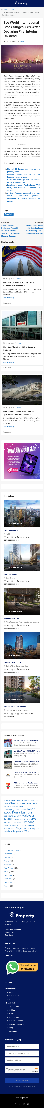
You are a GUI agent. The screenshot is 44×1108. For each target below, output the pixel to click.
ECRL (35, 803)
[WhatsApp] (28, 1104)
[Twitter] (20, 1104)
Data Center (26, 803)
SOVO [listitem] (11, 1028)
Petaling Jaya (7, 825)
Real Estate (8, 875)
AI (4, 800)
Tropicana (18, 831)
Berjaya (8, 800)
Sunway (31, 828)
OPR (14, 822)
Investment (8, 854)
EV (8, 806)
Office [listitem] (11, 992)
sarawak (30, 825)
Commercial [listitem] (11, 989)
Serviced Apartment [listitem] (16, 1021)
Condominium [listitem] (14, 1006)
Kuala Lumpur (22, 812)
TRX (26, 831)
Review (7, 886)
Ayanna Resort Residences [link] (15, 706)
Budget (19, 800)
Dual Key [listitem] (12, 1010)
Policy (14, 825)
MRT (5, 822)
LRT (19, 816)
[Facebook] (15, 1104)
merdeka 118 (25, 819)
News (12, 9)
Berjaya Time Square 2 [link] (13, 662)
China (6, 803)
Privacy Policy (10, 932)
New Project (8, 868)
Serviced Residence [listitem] (16, 1024)
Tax (37, 828)
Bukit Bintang (25, 800)
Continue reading (8, 298)
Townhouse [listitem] (13, 1031)
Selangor (7, 828)
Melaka (16, 819)
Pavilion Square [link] (10, 574)
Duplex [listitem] (11, 1014)
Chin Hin (14, 803)
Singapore (21, 828)
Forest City (14, 806)
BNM (13, 800)
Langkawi (8, 816)
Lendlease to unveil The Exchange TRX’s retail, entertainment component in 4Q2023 (23, 187)
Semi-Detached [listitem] (14, 1017)
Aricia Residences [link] (11, 618)
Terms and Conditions (13, 929)
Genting (21, 806)
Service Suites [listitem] (14, 996)
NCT (10, 822)
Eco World (8, 214)
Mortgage (7, 864)
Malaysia (28, 815)
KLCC (7, 812)
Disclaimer (9, 935)
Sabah (24, 825)
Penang (29, 822)
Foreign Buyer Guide (11, 850)
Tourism (8, 831)
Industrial (23, 809)
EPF (5, 806)
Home (6, 9)
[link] (22, 513)
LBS (15, 816)
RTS (19, 825)
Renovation (8, 879)
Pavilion (20, 822)
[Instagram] (24, 1104)
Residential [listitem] (10, 1003)
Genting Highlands (12, 809)
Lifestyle (7, 857)
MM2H (34, 819)
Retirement (8, 882)
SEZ (12, 828)
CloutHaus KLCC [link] (11, 530)
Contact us (9, 955)
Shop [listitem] (10, 999)
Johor (31, 809)
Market (8, 819)
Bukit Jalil (33, 800)
